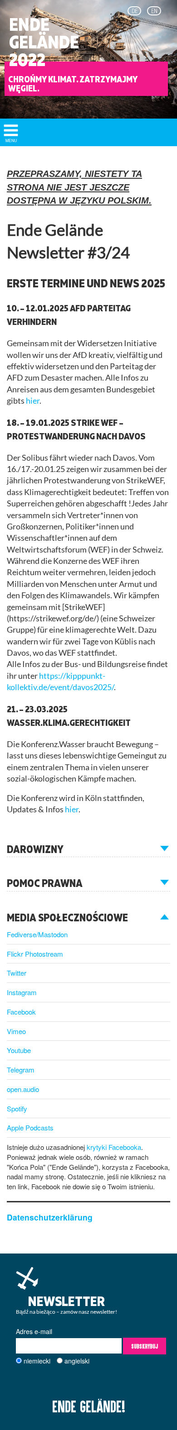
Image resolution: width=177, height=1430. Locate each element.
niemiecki (37, 1360)
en (154, 10)
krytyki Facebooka (114, 1147)
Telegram (20, 1069)
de (135, 10)
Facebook (21, 1011)
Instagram (22, 992)
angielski (76, 1360)
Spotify (17, 1108)
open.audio (23, 1089)
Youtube (19, 1050)
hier (32, 400)
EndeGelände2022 (44, 42)
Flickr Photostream (35, 953)
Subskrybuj (144, 1346)
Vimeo (16, 1031)
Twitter (16, 972)
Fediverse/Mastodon (37, 934)
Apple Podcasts (30, 1127)
